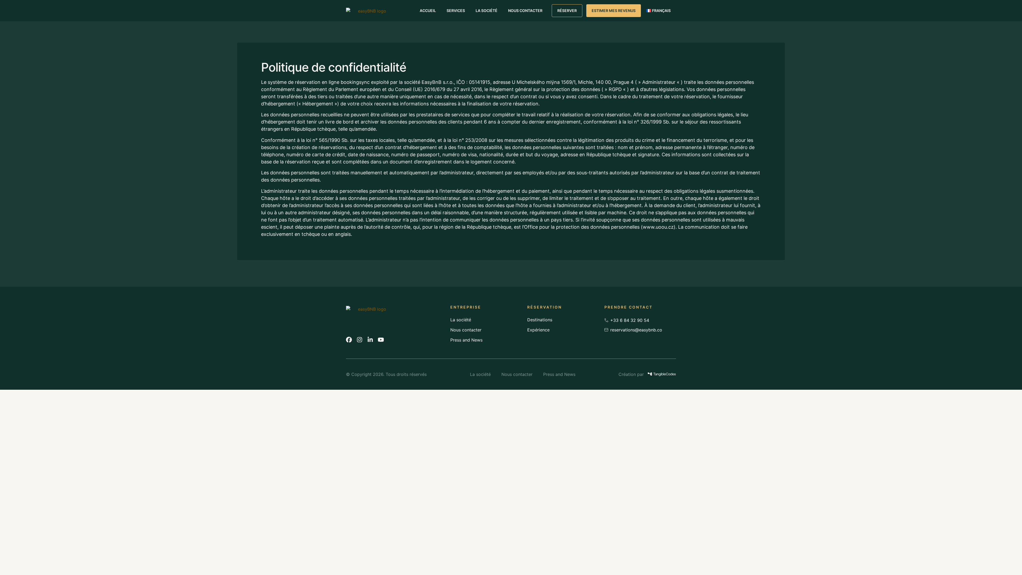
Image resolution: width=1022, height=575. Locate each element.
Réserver (567, 10)
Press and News (466, 340)
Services (456, 10)
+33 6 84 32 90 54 (629, 320)
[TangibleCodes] (662, 374)
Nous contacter (525, 10)
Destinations (539, 319)
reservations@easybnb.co (636, 329)
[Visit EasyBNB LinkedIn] (370, 340)
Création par (631, 374)
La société (486, 10)
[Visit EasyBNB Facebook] (349, 340)
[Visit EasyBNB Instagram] (359, 340)
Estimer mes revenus (614, 10)
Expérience (538, 329)
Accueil (428, 10)
